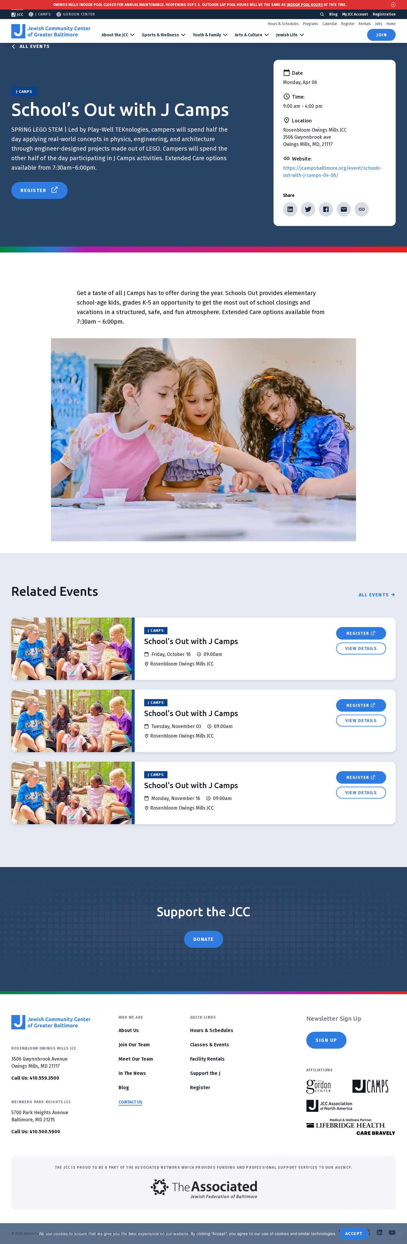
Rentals (365, 24)
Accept (354, 1233)
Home (391, 24)
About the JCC (115, 35)
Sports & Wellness (160, 35)
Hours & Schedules (283, 24)
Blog (333, 14)
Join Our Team (134, 1044)
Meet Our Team (136, 1059)
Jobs (378, 24)
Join (382, 35)
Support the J (205, 1073)
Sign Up (326, 1040)
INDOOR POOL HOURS (305, 5)
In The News (132, 1073)
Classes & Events (209, 1044)
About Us (129, 1030)
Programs (310, 24)
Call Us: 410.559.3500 (35, 1078)
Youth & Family (207, 35)
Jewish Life (287, 35)
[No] (400, 1234)
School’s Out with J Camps (191, 641)
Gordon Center (79, 14)
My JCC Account (355, 14)
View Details (361, 648)
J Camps (43, 14)
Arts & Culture (248, 35)
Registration (384, 14)
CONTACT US (130, 1102)
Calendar (329, 24)
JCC (20, 15)
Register (348, 24)
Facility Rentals (207, 1059)
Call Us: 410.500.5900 (35, 1131)
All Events (35, 46)
